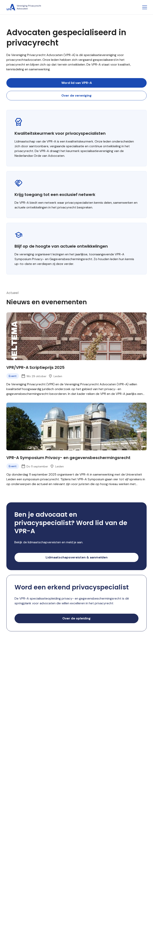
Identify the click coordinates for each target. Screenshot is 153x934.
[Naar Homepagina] (23, 7)
